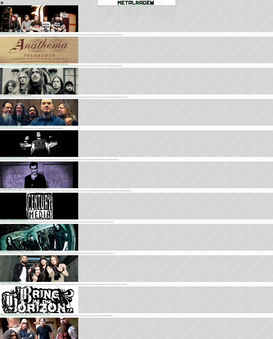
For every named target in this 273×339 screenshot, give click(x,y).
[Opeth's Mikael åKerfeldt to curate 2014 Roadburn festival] (136, 83)
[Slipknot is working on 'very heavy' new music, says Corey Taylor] (136, 239)
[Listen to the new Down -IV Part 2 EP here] (136, 114)
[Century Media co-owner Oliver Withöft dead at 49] (136, 208)
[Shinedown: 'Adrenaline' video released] (136, 270)
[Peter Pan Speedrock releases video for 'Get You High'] (136, 145)
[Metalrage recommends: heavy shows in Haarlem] (136, 21)
